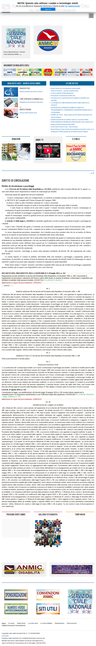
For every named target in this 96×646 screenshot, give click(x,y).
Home (4, 623)
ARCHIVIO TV (40, 159)
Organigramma (59, 623)
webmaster (5, 636)
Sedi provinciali (72, 623)
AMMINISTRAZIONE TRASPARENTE (13, 625)
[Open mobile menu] (91, 16)
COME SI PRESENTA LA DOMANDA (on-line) (32, 99)
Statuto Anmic (21, 623)
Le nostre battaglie (46, 623)
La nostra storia (33, 623)
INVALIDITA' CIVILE (25, 88)
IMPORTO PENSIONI (25, 109)
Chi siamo (11, 623)
